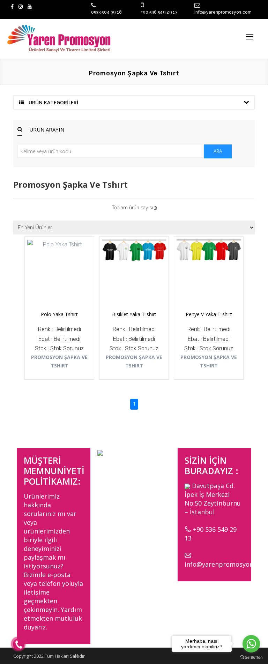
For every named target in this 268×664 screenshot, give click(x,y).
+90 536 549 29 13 (159, 12)
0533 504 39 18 (106, 12)
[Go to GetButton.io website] (251, 657)
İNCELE (63, 290)
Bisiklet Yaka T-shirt (134, 314)
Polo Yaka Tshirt (59, 314)
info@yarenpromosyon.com (226, 564)
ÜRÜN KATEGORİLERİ (52, 102)
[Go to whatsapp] (251, 643)
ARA (218, 151)
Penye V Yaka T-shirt (209, 314)
